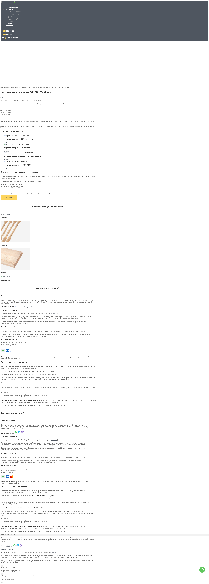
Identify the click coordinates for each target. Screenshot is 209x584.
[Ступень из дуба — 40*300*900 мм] (16, 136)
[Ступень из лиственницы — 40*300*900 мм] (19, 153)
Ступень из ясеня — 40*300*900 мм (19, 165)
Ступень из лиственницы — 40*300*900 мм (22, 156)
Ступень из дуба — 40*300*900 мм (18, 139)
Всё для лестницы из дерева (15, 87)
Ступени (28, 87)
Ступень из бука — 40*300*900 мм (18, 148)
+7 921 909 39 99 (7, 433)
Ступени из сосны (37, 87)
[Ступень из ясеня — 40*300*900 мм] (17, 161)
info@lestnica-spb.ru (7, 549)
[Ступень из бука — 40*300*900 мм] (16, 144)
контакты (54, 313)
